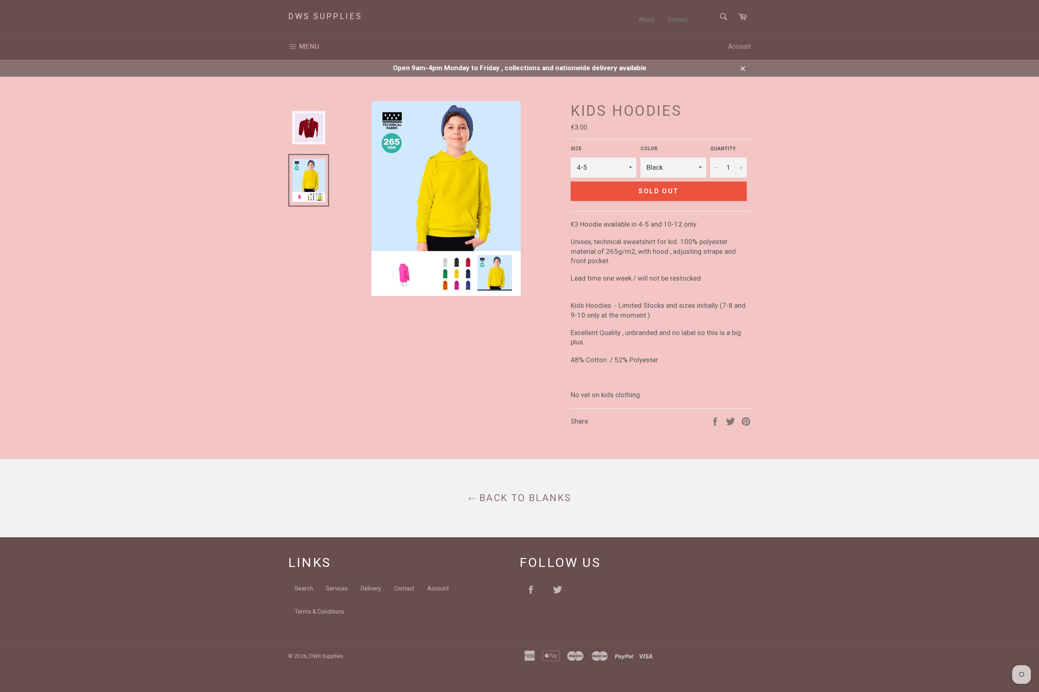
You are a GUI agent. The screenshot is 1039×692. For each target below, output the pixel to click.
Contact (678, 19)
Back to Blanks (523, 498)
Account (739, 46)
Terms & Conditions (320, 611)
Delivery (371, 588)
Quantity (723, 148)
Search (304, 588)
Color (648, 148)
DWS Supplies (325, 16)
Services (337, 588)
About (647, 19)
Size (576, 148)
